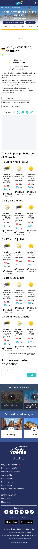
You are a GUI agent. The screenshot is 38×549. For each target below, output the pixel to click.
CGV (23, 529)
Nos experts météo (9, 468)
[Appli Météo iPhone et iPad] (11, 522)
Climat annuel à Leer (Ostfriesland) (16, 102)
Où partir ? (30, 22)
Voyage (2, 7)
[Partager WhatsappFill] (27, 112)
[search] (34, 3)
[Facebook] (6, 512)
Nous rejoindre (7, 482)
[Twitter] (11, 512)
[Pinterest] (27, 512)
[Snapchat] (16, 512)
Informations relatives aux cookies (20, 532)
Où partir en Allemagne (11, 106)
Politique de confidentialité (12, 535)
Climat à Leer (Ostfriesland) (13, 22)
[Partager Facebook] (14, 112)
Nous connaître (7, 478)
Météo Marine (6, 498)
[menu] (3, 3)
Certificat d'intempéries (10, 471)
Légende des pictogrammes (12, 488)
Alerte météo (6, 475)
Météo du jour (8, 98)
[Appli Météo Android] (26, 522)
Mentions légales (9, 529)
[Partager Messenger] (22, 112)
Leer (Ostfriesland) (16, 7)
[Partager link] (31, 112)
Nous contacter (7, 485)
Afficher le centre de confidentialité (20, 539)
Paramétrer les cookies (29, 535)
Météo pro (5, 502)
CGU (18, 529)
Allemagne (7, 7)
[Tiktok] (32, 512)
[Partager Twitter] (18, 112)
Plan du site (30, 529)
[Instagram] (22, 512)
